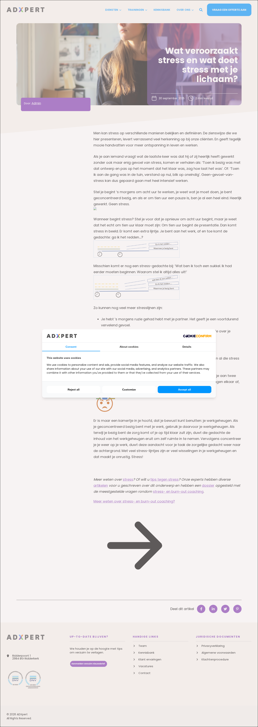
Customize (129, 389)
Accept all (184, 389)
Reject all (74, 389)
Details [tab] (186, 346)
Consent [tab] (71, 346)
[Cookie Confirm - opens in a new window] (197, 336)
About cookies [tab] (129, 346)
